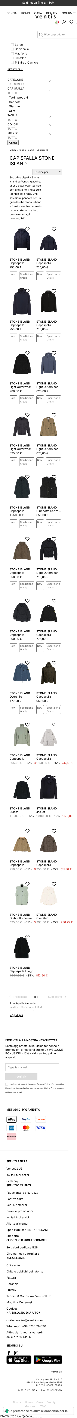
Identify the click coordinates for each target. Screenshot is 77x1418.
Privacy (11, 1290)
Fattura (11, 1277)
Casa (38, 13)
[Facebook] (8, 1353)
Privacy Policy (43, 1084)
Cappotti (15, 102)
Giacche (14, 106)
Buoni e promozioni (19, 1211)
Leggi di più (16, 1015)
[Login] (64, 21)
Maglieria (21, 53)
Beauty (52, 13)
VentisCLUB (14, 1168)
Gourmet (69, 13)
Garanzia (12, 1284)
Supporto (12, 1235)
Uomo (25, 13)
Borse (19, 44)
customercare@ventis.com (24, 1320)
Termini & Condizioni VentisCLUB (29, 1296)
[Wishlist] (71, 21)
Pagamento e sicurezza (22, 1192)
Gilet (12, 110)
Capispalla (22, 49)
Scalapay (12, 1181)
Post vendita (14, 1199)
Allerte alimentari (17, 1223)
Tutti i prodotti (18, 97)
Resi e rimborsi (16, 1205)
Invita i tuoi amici (17, 1175)
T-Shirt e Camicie (26, 62)
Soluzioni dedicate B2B (22, 1247)
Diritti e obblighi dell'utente (24, 1271)
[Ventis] (45, 16)
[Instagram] (16, 1353)
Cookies (12, 1308)
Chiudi (13, 142)
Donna (11, 13)
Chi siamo (13, 1265)
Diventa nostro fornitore (22, 1253)
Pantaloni (21, 58)
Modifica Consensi (19, 1302)
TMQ (43, 1406)
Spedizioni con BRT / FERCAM (27, 1229)
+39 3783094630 (34, 1326)
